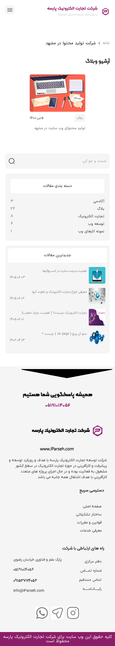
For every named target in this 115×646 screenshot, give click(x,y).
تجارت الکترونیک (91, 216)
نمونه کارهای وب (91, 231)
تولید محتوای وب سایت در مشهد (59, 128)
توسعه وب (96, 224)
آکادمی (98, 201)
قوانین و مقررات (89, 522)
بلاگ (100, 209)
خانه (106, 43)
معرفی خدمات (91, 530)
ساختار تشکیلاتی (89, 514)
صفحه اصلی (92, 506)
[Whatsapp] (42, 613)
